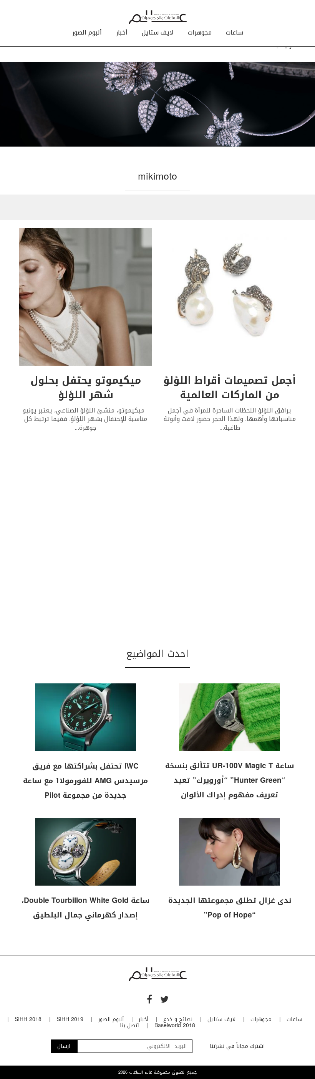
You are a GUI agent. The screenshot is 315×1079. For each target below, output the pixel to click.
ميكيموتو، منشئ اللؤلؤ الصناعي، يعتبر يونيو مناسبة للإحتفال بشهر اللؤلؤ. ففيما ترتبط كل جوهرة (85, 419)
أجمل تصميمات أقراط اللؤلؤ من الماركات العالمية (229, 387)
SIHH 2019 (69, 1019)
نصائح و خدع (177, 1019)
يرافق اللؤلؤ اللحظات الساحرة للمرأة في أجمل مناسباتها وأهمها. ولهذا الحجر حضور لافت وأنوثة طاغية (230, 419)
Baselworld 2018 (174, 1025)
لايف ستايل (158, 32)
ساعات (234, 32)
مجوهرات (200, 32)
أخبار (122, 32)
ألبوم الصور (87, 32)
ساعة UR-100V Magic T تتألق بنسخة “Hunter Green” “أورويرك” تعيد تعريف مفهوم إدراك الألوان (229, 780)
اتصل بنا (129, 1025)
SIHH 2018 (28, 1019)
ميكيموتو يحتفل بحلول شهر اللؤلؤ (85, 387)
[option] (157, 104)
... (221, 428)
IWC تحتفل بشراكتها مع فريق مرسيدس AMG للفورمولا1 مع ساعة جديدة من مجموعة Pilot (85, 780)
